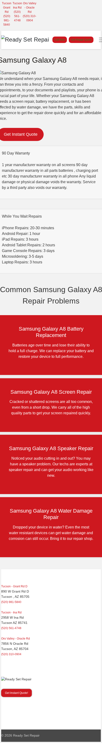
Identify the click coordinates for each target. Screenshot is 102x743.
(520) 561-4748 (17, 16)
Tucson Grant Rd (6, 8)
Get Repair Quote (81, 39)
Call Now (60, 39)
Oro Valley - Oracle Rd (29, 8)
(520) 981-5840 (6, 20)
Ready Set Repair (26, 735)
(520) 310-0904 (11, 654)
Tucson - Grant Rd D (14, 586)
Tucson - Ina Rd (11, 612)
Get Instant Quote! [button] (16, 693)
